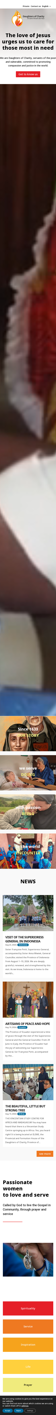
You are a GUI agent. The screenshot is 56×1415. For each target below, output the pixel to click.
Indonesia (23, 945)
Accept (7, 1411)
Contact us (36, 6)
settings (24, 1406)
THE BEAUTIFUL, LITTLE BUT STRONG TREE (25, 1108)
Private (26, 6)
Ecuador (22, 1027)
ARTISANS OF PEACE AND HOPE (27, 1023)
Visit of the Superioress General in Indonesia (24, 939)
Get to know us (28, 74)
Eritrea (21, 1114)
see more (45, 1153)
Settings (30, 1411)
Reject (18, 1411)
